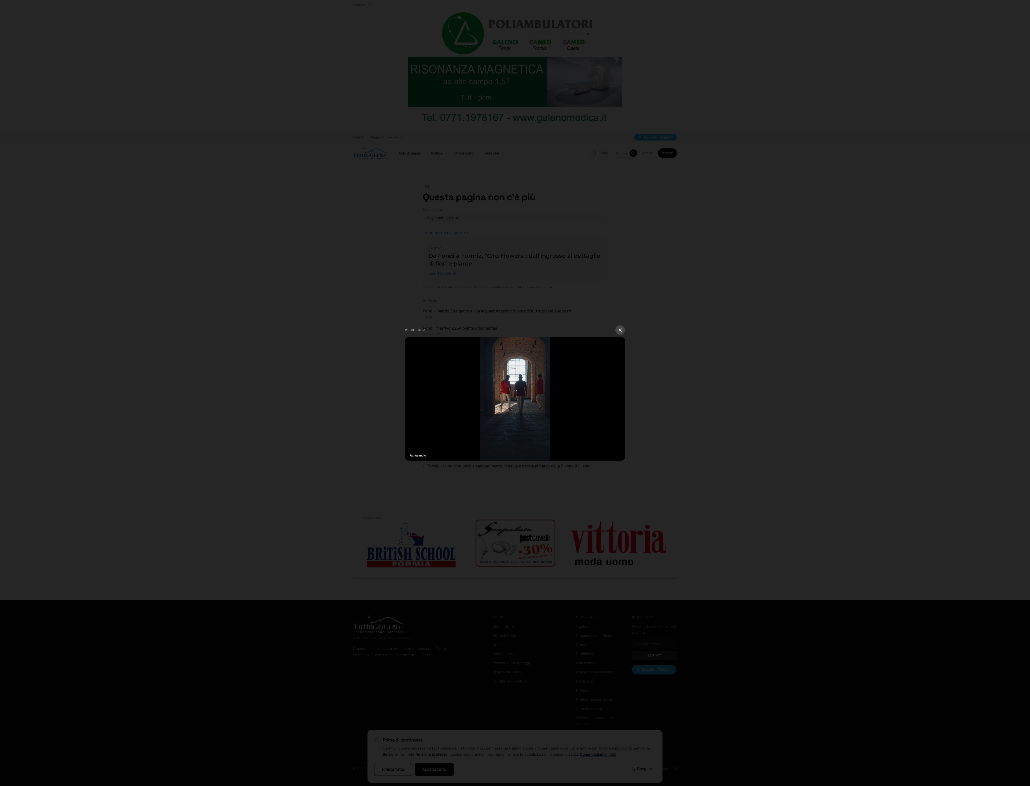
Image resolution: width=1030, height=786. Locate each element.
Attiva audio (418, 455)
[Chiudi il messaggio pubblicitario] (620, 330)
